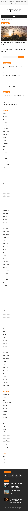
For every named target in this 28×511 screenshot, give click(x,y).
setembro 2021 (6, 276)
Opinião (4, 429)
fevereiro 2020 (6, 313)
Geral (4, 400)
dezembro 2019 (6, 316)
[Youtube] (15, 4)
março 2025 (5, 161)
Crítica (4, 434)
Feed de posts (6, 459)
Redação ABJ (5, 447)
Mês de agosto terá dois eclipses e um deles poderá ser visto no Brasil (16, 499)
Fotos (6, 1)
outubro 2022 (5, 240)
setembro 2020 (6, 301)
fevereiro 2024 (6, 198)
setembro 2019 (6, 325)
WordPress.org (6, 465)
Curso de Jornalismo (11, 1)
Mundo (4, 426)
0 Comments (16, 46)
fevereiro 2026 (6, 131)
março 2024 (5, 195)
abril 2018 (5, 349)
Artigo (4, 431)
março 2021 (5, 295)
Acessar (4, 456)
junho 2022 (5, 252)
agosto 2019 (5, 328)
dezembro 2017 (6, 358)
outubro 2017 (5, 364)
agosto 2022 (5, 246)
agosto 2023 (5, 213)
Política (4, 420)
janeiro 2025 (5, 167)
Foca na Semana (6, 444)
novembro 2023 (6, 204)
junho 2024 (5, 186)
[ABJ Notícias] (14, 10)
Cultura (4, 397)
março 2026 (5, 128)
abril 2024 (5, 192)
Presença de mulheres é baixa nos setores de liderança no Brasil (16, 485)
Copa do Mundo (6, 394)
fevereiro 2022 (6, 264)
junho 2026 (5, 119)
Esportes (4, 414)
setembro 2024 (6, 180)
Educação (5, 408)
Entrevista (5, 411)
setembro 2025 (6, 143)
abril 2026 (5, 125)
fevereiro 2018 (6, 355)
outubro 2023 (5, 207)
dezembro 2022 (6, 234)
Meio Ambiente (6, 417)
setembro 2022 (6, 243)
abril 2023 (5, 225)
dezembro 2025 (6, 134)
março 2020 (5, 310)
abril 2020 (5, 307)
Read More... (4, 51)
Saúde (4, 423)
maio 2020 (5, 304)
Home (2, 1)
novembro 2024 (6, 174)
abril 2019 (5, 340)
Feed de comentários (7, 462)
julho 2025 (5, 149)
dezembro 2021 (6, 267)
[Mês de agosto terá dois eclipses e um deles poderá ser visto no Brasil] (6, 499)
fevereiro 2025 (6, 164)
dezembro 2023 (6, 201)
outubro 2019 (5, 322)
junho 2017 (5, 373)
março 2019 (5, 343)
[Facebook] (11, 4)
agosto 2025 (5, 146)
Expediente (18, 1)
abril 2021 (5, 291)
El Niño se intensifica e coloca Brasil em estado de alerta (16, 492)
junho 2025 (5, 152)
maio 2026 (5, 122)
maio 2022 (5, 255)
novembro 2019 (6, 319)
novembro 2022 (6, 237)
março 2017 (5, 382)
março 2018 (5, 352)
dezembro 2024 (6, 170)
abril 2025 (5, 158)
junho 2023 (5, 219)
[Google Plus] (12, 476)
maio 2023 (5, 222)
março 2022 (5, 261)
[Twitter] (13, 4)
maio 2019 (5, 337)
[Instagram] (17, 4)
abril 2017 (5, 379)
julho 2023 (5, 216)
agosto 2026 (5, 113)
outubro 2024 (5, 177)
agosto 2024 (5, 183)
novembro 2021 (6, 270)
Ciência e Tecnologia (7, 402)
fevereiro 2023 (6, 231)
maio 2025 (5, 155)
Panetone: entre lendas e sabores (17, 99)
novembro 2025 (6, 137)
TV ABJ (4, 443)
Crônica (4, 437)
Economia (5, 405)
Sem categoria (6, 440)
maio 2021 (5, 288)
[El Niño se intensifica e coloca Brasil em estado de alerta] (6, 492)
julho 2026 (5, 116)
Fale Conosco (23, 1)
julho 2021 (5, 282)
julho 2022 (5, 249)
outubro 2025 (5, 140)
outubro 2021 (5, 273)
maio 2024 (5, 189)
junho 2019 (5, 334)
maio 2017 (5, 376)
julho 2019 (5, 331)
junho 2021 (5, 285)
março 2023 (5, 228)
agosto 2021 (5, 279)
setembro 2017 (6, 367)
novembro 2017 (6, 361)
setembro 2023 (6, 210)
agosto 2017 (5, 370)
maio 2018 (5, 346)
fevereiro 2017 (6, 385)
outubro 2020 (5, 298)
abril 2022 (5, 258)
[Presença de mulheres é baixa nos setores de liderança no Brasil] (6, 485)
